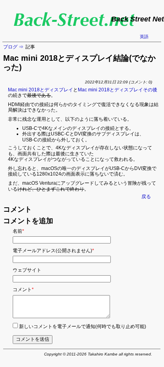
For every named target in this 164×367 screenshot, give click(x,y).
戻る (146, 196)
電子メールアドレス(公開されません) (53, 250)
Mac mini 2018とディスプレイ (40, 90)
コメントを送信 (32, 339)
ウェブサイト (27, 270)
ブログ (10, 47)
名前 (18, 231)
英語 (144, 36)
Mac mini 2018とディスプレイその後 (117, 90)
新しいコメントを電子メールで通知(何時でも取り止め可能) (82, 326)
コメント (23, 289)
